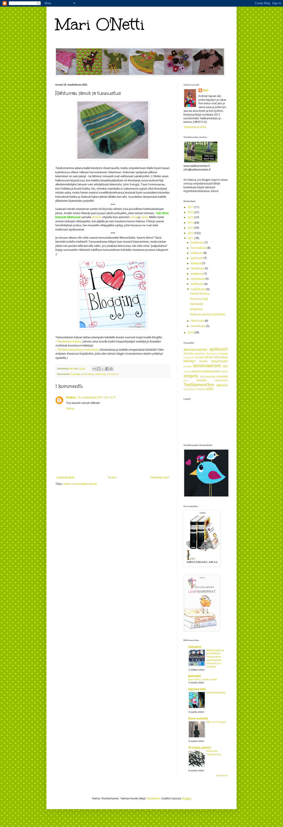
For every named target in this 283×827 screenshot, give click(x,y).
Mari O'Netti (100, 24)
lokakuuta (197, 253)
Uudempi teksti (65, 477)
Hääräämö (194, 646)
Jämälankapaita (216, 692)
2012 (190, 233)
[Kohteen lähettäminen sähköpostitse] (94, 369)
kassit (208, 357)
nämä (133, 217)
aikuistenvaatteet (195, 349)
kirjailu (203, 361)
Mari (205, 90)
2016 (190, 212)
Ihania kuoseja (199, 298)
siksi (186, 380)
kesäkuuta (197, 273)
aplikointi (218, 349)
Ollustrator (153, 798)
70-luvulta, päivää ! (199, 747)
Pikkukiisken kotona (69, 341)
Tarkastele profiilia (195, 127)
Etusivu (112, 477)
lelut (225, 366)
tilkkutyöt (222, 385)
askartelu (200, 353)
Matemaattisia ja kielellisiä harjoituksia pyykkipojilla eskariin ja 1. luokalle (215, 658)
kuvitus (188, 366)
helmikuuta (198, 320)
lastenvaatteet (207, 365)
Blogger (186, 798)
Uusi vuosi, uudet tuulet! (202, 679)
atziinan (96, 217)
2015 (190, 217)
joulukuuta (197, 242)
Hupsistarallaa (197, 689)
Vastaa (70, 408)
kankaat (200, 357)
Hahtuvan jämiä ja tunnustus (207, 314)
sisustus (202, 380)
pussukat (222, 376)
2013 (190, 227)
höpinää (75, 374)
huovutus (211, 353)
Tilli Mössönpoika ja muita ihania (78, 349)
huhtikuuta (197, 283)
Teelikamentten (199, 384)
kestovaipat (87, 374)
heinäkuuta (198, 268)
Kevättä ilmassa (199, 293)
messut (187, 371)
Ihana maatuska (198, 718)
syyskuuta (197, 258)
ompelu (191, 375)
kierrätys (189, 361)
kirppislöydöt (220, 361)
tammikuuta (198, 326)
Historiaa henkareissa (214, 752)
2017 (190, 207)
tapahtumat (221, 380)
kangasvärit (189, 357)
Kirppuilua (196, 309)
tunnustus (113, 374)
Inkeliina (71, 397)
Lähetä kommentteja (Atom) (80, 483)
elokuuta (196, 263)
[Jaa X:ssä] (103, 369)
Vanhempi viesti (159, 477)
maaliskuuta (198, 289)
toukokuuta (198, 278)
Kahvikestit (196, 304)
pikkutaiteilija (207, 376)
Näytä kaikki (222, 775)
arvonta (188, 353)
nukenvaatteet (211, 371)
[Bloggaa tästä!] (98, 369)
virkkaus (201, 389)
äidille (209, 389)
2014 (190, 222)
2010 (190, 332)
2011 (190, 238)
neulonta (100, 374)
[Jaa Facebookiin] (107, 369)
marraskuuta (199, 247)
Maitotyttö (194, 676)
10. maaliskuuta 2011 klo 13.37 (96, 397)
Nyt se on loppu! (216, 721)
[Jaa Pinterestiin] (111, 369)
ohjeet (224, 371)
